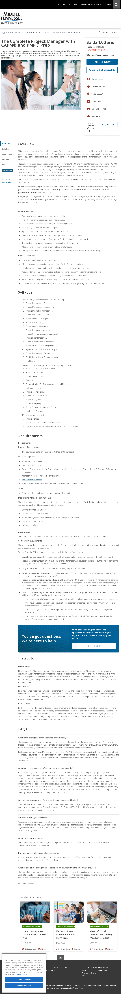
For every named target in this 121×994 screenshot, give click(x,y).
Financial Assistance (89, 973)
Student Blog (102, 970)
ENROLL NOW (102, 62)
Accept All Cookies (24, 979)
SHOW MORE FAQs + (27, 883)
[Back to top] (60, 967)
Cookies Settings (24, 985)
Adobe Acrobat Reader (32, 479)
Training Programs (14, 32)
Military (84, 970)
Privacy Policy (78, 988)
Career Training (50, 970)
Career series (97, 79)
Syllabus (5, 149)
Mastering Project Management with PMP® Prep (65, 934)
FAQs (4, 164)
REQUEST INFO (108, 124)
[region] (24, 973)
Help (83, 975)
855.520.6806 (7, 182)
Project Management (31, 32)
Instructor (6, 159)
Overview (6, 144)
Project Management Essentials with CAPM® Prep (34, 934)
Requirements (8, 154)
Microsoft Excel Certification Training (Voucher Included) (101, 934)
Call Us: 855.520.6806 (109, 32)
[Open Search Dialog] (116, 4)
